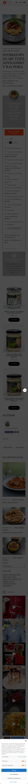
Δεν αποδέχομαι (14, 774)
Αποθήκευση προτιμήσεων (14, 778)
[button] (26, 740)
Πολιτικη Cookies (13, 781)
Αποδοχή (14, 770)
